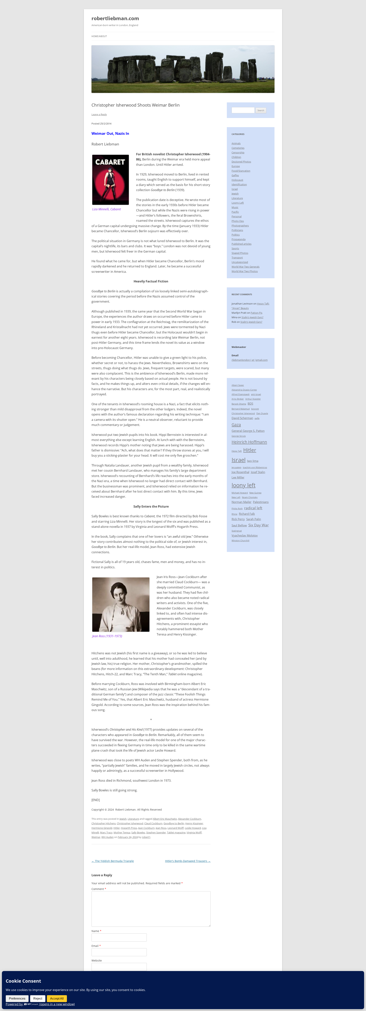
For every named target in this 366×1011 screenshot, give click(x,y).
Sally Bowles (138, 832)
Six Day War (258, 525)
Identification (239, 184)
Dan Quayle (262, 413)
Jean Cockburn (146, 828)
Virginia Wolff (194, 832)
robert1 (146, 837)
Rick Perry (238, 519)
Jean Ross (161, 828)
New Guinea (255, 492)
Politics (236, 234)
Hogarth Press (129, 828)
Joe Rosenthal (240, 472)
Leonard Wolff (176, 828)
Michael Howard (240, 492)
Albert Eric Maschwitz (165, 818)
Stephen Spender (156, 832)
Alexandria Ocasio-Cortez (244, 389)
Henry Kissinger (194, 823)
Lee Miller (238, 477)
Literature (133, 818)
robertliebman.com (115, 18)
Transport (237, 257)
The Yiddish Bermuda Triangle (113, 861)
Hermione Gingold (102, 828)
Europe (236, 166)
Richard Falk (247, 514)
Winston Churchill (240, 540)
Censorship (238, 152)
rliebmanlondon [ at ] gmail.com (250, 360)
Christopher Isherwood (130, 823)
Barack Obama (239, 404)
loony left (243, 485)
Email (96, 946)
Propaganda (239, 239)
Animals (236, 143)
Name (96, 931)
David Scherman (242, 418)
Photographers (240, 225)
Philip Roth (237, 508)
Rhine (234, 514)
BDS (250, 403)
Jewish (123, 818)
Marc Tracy (106, 832)
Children (236, 157)
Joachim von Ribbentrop (255, 467)
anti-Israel (256, 394)
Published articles (241, 244)
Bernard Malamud (241, 408)
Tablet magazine (176, 832)
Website (97, 960)
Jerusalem (236, 467)
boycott (255, 408)
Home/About (99, 36)
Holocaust (237, 180)
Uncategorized (240, 262)
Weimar (96, 837)
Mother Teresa (122, 832)
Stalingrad (237, 530)
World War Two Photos (245, 271)
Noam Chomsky (250, 497)
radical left (253, 508)
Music (235, 207)
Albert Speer (238, 385)
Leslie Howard (193, 828)
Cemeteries (238, 148)
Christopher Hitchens (104, 823)
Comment (99, 889)
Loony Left (238, 202)
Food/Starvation (241, 170)
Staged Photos (240, 253)
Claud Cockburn (153, 823)
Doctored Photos (241, 161)
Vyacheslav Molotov (245, 535)
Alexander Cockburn (189, 818)
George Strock (239, 436)
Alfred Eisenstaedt (241, 394)
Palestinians (261, 502)
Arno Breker (238, 399)
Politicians (237, 230)
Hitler (116, 828)
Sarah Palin (253, 519)
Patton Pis (256, 312)
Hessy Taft (237, 451)
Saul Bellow (239, 525)
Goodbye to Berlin (174, 823)
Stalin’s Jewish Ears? (252, 317)
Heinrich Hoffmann (249, 442)
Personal (237, 216)
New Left (236, 497)
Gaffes (235, 175)
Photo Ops (238, 221)
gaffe (257, 418)
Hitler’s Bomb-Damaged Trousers (188, 861)
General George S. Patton (248, 431)
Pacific (235, 212)
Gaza (236, 424)
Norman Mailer (241, 502)
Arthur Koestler (253, 399)
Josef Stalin (258, 472)
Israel (235, 189)
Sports (235, 248)
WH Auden (107, 837)
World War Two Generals (245, 266)
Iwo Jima (252, 461)
